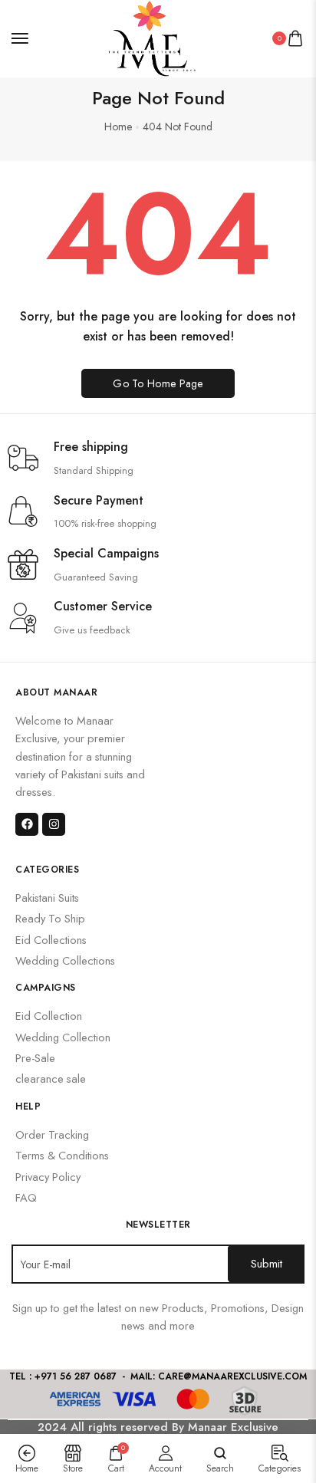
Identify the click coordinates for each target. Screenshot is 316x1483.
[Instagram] (53, 824)
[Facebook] (26, 824)
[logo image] (151, 37)
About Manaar (56, 692)
